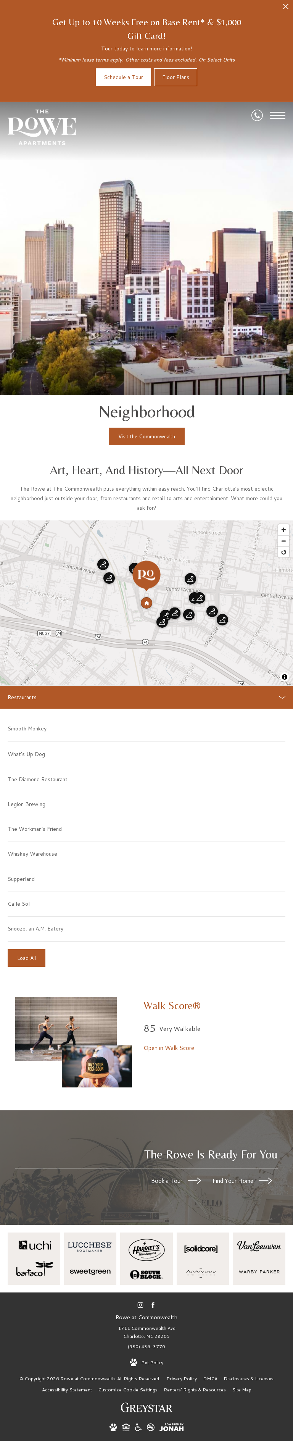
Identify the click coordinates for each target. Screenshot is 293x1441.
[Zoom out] (283, 540)
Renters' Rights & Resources (195, 1389)
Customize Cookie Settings (128, 1389)
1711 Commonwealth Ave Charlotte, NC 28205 (146, 1332)
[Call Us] (257, 115)
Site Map (241, 1389)
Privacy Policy (181, 1378)
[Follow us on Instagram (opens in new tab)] (140, 1305)
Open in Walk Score (168, 1048)
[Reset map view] (283, 551)
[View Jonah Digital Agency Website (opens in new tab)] (171, 1428)
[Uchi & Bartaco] (34, 1259)
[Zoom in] (283, 529)
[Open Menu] (277, 115)
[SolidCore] (203, 1259)
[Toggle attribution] (284, 677)
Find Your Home (234, 1181)
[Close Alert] (286, 8)
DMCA (210, 1378)
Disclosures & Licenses (249, 1378)
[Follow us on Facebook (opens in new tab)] (153, 1305)
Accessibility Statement (67, 1389)
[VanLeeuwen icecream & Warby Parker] (259, 1259)
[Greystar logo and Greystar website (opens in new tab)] (146, 1411)
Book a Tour (167, 1181)
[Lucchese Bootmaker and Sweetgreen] (90, 1259)
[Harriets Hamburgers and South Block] (146, 1259)
